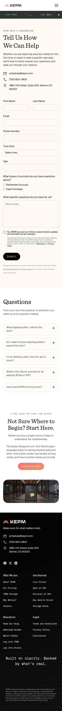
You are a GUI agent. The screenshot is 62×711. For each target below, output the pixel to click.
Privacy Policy (27, 269)
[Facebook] (5, 563)
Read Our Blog (11, 623)
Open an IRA (39, 588)
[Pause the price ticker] (58, 15)
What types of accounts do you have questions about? (29, 178)
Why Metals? (9, 600)
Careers (7, 606)
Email (6, 116)
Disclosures (39, 635)
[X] (10, 563)
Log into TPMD (11, 641)
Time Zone (8, 146)
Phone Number (11, 131)
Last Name (39, 101)
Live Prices (39, 582)
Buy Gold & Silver (43, 600)
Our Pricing (9, 588)
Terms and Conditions (11, 269)
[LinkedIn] (16, 563)
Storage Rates (40, 606)
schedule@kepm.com (21, 73)
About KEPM (9, 582)
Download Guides (12, 629)
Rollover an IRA (42, 594)
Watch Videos (10, 635)
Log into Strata (12, 647)
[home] (12, 5)
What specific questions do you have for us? (27, 197)
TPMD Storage (10, 594)
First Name (9, 101)
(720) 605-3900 (18, 79)
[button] (56, 5)
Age (5, 161)
